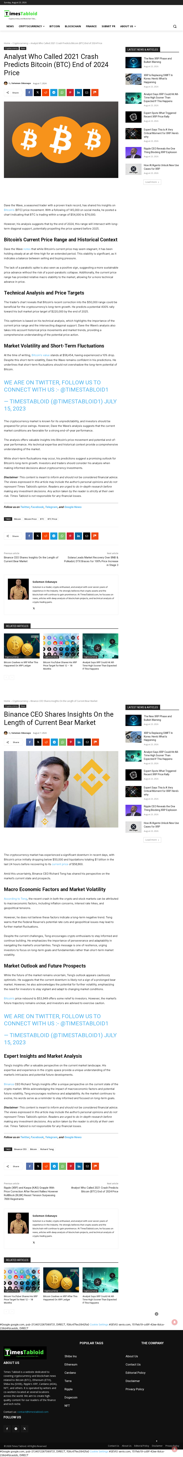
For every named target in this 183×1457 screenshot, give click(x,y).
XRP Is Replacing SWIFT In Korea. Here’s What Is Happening (158, 79)
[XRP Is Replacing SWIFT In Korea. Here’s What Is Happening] (133, 79)
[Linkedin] (78, 92)
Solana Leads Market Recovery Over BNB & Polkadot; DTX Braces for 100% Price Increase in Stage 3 (91, 561)
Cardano (70, 1372)
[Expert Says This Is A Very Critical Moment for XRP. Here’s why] (133, 133)
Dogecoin (71, 1397)
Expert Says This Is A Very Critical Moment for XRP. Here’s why (161, 133)
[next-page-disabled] (12, 677)
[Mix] (94, 92)
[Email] (86, 92)
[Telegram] (53, 92)
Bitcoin (17, 519)
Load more (151, 182)
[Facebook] (29, 92)
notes (27, 249)
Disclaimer (133, 1381)
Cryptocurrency (20, 43)
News (23, 48)
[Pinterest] (70, 92)
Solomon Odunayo (21, 83)
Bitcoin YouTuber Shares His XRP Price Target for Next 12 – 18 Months (60, 665)
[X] (37, 92)
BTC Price (52, 519)
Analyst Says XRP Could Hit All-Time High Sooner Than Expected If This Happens (100, 665)
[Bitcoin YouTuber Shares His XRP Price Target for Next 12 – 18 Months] (61, 645)
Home (7, 43)
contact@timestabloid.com (32, 1411)
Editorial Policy (135, 1372)
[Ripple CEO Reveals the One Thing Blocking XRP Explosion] (133, 152)
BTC (42, 519)
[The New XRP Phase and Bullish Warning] (133, 62)
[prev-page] (6, 677)
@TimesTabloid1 (84, 389)
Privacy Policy (135, 1389)
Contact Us (133, 1364)
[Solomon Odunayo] (6, 83)
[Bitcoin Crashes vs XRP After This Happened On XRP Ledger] (22, 645)
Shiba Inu (71, 1356)
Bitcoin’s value (41, 355)
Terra (68, 1381)
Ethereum (71, 1364)
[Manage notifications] (174, 1449)
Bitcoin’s (9, 210)
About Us (132, 1356)
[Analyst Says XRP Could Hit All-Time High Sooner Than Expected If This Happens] (100, 645)
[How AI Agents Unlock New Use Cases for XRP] (133, 169)
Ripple (69, 1389)
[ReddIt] (45, 92)
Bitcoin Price (30, 519)
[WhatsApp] (62, 92)
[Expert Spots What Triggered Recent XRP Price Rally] (133, 117)
